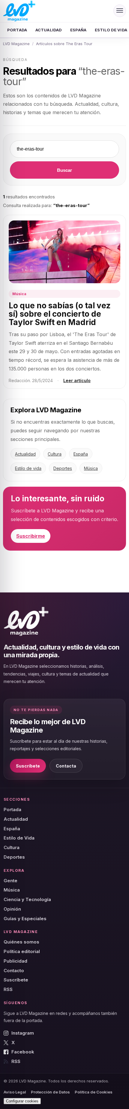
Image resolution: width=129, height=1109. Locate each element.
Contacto (14, 970)
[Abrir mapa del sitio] (119, 10)
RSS (8, 989)
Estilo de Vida (19, 838)
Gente (10, 880)
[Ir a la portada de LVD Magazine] (26, 621)
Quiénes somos (21, 942)
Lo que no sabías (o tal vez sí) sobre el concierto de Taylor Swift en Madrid (60, 314)
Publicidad (15, 961)
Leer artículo (77, 380)
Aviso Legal (15, 1092)
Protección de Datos (50, 1092)
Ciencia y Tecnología (27, 899)
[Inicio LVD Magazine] (19, 11)
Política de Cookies (93, 1092)
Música (91, 468)
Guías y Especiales (25, 918)
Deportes (62, 468)
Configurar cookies (22, 1101)
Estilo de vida (28, 468)
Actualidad (48, 29)
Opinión (12, 909)
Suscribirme (30, 536)
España (78, 29)
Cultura (55, 454)
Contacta (66, 765)
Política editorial (22, 951)
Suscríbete (28, 765)
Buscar (64, 170)
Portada (17, 29)
